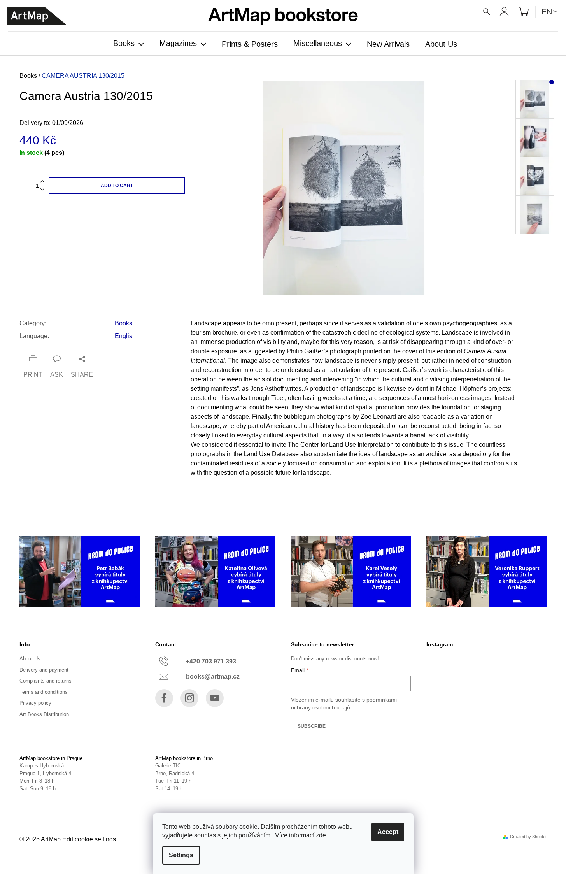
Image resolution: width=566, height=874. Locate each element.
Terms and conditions (43, 692)
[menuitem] (128, 43)
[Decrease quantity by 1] (42, 190)
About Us (29, 659)
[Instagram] (189, 698)
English (125, 336)
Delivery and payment (43, 670)
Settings (181, 855)
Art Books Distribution (44, 714)
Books (123, 323)
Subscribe (312, 726)
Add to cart (117, 185)
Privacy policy (35, 703)
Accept (387, 831)
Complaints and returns (45, 681)
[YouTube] (215, 698)
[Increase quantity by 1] (42, 181)
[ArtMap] (36, 16)
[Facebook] (164, 698)
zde (321, 835)
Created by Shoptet (528, 837)
